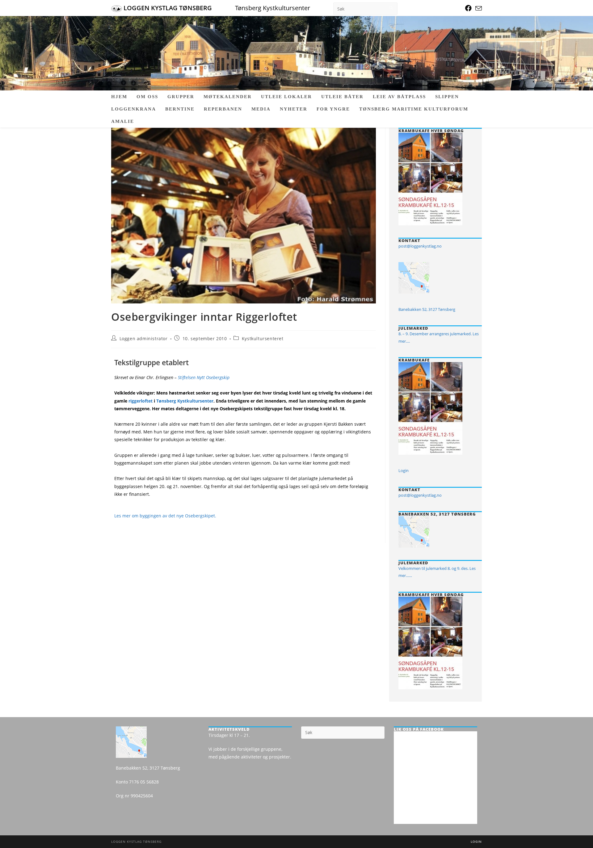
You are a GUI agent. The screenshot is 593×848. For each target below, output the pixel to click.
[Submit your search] (391, 7)
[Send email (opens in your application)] (477, 8)
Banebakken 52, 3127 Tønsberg (426, 309)
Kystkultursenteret (263, 338)
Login (403, 470)
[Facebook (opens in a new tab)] (468, 8)
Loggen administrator (144, 338)
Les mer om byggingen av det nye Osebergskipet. (165, 516)
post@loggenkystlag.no (420, 246)
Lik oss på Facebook (419, 729)
